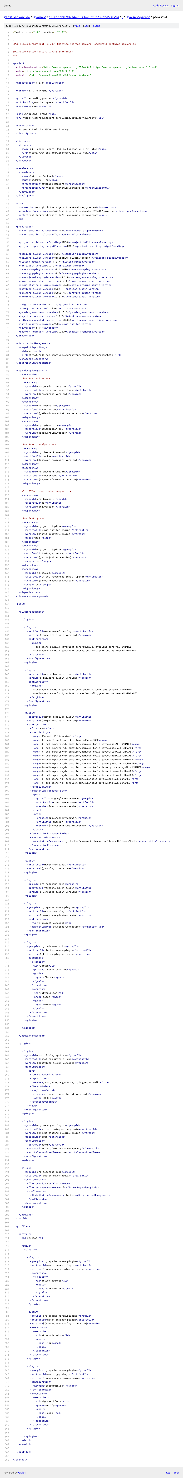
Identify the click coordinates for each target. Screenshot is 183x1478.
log (86, 25)
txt (168, 1472)
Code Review (161, 5)
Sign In (175, 5)
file (77, 25)
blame (96, 25)
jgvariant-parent (138, 17)
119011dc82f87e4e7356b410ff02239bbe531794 (84, 17)
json (176, 1472)
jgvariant (39, 17)
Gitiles (22, 1472)
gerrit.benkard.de (17, 17)
